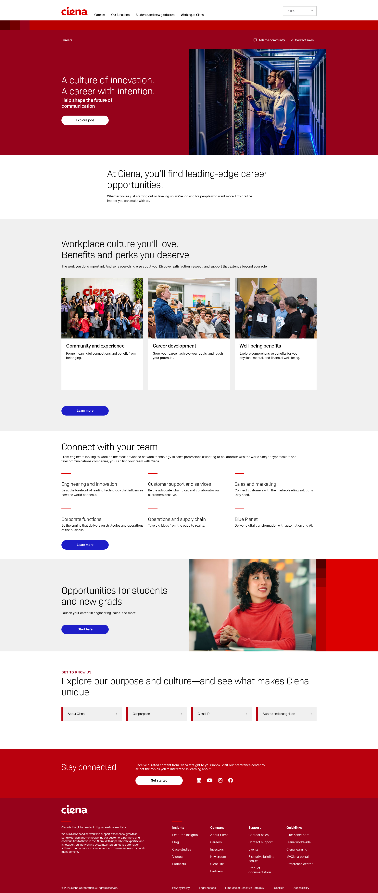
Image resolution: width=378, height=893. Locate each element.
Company (217, 827)
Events (253, 849)
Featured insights (185, 835)
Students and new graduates (155, 15)
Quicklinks (294, 827)
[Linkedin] (199, 780)
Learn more (85, 410)
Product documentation (259, 870)
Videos (177, 856)
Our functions (120, 15)
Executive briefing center (261, 859)
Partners (216, 871)
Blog (175, 842)
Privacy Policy (181, 888)
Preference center (299, 864)
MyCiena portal (297, 856)
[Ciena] (74, 9)
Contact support (260, 842)
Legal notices (207, 888)
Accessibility (301, 888)
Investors (217, 849)
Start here (85, 629)
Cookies (279, 888)
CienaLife (217, 864)
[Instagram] (220, 780)
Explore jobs (85, 120)
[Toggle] (201, 828)
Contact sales (258, 835)
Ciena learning (296, 849)
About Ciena (219, 835)
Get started (159, 780)
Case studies (181, 849)
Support (254, 827)
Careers (99, 15)
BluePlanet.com (297, 835)
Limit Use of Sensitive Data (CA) (245, 888)
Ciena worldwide (298, 842)
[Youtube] (209, 780)
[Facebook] (230, 780)
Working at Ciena (192, 15)
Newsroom (218, 856)
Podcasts (179, 864)
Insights (178, 827)
